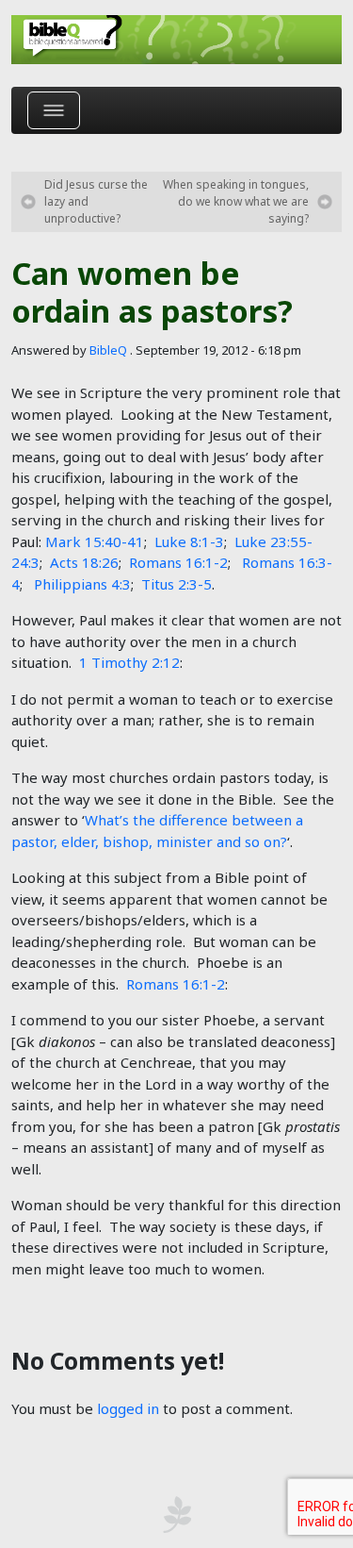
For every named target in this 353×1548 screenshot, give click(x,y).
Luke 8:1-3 (189, 541)
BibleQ (108, 349)
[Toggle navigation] (53, 110)
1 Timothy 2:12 (129, 662)
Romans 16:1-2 (178, 562)
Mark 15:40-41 (94, 541)
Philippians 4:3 (82, 583)
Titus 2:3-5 (176, 583)
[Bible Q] (176, 39)
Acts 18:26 (84, 562)
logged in (128, 1408)
